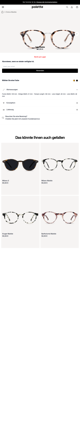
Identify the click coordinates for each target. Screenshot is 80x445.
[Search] (67, 7)
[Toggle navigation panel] (2, 7)
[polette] (37, 7)
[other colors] (73, 80)
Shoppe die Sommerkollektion (46, 2)
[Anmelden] (72, 7)
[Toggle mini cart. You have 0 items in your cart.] (77, 7)
